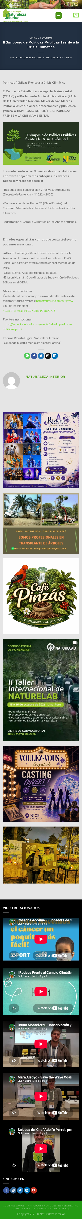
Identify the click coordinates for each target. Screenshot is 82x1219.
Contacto (44, 1208)
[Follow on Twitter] (20, 1190)
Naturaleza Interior (59, 57)
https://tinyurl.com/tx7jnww (54, 300)
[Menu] (58, 15)
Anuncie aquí (62, 1208)
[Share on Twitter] (41, 356)
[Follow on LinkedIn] (27, 1190)
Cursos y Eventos (41, 38)
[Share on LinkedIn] (55, 356)
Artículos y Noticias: (42, 1205)
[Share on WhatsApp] (27, 356)
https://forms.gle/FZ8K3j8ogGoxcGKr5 (29, 310)
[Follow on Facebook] (6, 1190)
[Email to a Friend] (48, 356)
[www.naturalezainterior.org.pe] (23, 15)
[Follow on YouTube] (34, 1190)
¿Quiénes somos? (14, 1205)
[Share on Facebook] (34, 356)
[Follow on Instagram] (13, 1190)
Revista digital (68, 1205)
